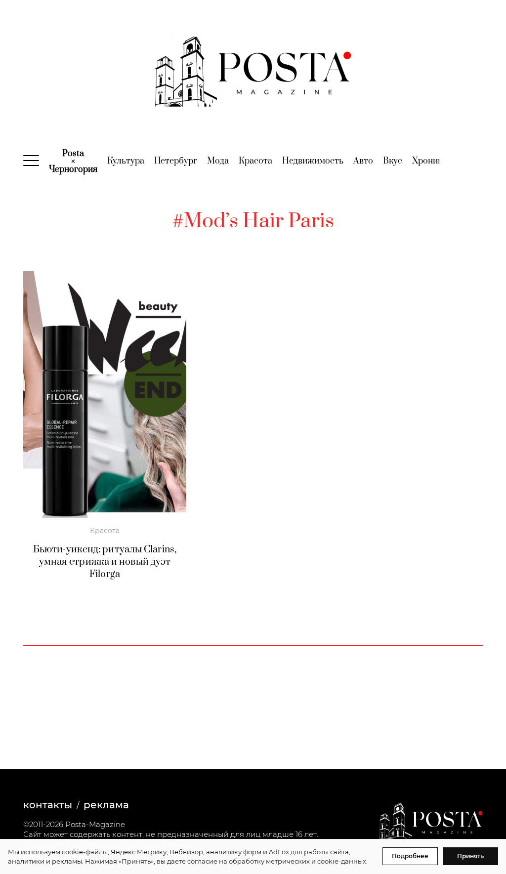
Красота (255, 161)
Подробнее (410, 856)
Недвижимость (312, 161)
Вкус (392, 161)
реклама (106, 805)
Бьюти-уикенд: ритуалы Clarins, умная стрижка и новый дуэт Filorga (104, 562)
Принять (470, 856)
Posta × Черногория (73, 161)
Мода (218, 161)
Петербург (175, 161)
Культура (125, 161)
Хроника (429, 161)
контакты (47, 805)
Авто (363, 161)
